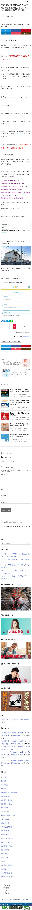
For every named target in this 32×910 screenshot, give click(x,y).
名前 (2, 489)
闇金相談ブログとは (7, 876)
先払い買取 (10, 16)
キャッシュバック (6, 719)
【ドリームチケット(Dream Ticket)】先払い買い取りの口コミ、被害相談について (19, 402)
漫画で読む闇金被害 (7, 838)
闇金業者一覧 (5, 869)
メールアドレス (5, 495)
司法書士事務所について (8, 815)
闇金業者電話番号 (6, 873)
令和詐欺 (3, 781)
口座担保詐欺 (5, 811)
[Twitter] (6, 30)
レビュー (16, 719)
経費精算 (4, 722)
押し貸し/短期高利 (6, 827)
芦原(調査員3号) (26, 336)
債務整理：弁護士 (6, 804)
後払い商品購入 (25, 719)
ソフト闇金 (4, 777)
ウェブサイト (4, 502)
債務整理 (3, 788)
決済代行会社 (5, 834)
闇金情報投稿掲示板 (7, 865)
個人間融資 (4, 785)
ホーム (3, 16)
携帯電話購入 (5, 831)
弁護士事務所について (8, 819)
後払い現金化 (5, 823)
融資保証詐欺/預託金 (7, 846)
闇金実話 (3, 861)
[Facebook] (16, 30)
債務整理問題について (8, 796)
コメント (3, 474)
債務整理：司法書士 (7, 800)
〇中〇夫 (13, 749)
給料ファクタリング (7, 842)
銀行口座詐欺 (5, 853)
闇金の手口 (4, 857)
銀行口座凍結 (5, 850)
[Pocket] (16, 33)
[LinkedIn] (6, 33)
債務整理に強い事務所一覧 (9, 792)
